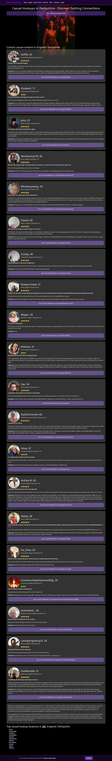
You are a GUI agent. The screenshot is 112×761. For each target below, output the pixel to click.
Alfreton (11, 740)
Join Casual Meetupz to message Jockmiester (56, 629)
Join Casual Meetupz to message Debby (56, 539)
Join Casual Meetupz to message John (56, 145)
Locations (57, 2)
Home (25, 2)
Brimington (12, 742)
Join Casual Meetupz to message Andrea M (56, 505)
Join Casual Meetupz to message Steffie (56, 77)
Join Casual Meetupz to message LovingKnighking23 (56, 660)
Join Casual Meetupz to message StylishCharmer (56, 437)
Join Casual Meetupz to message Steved (56, 243)
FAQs (50, 2)
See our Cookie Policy (50, 758)
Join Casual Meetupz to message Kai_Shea (56, 569)
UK (44, 726)
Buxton (11, 744)
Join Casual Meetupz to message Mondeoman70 (56, 175)
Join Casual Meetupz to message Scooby (56, 273)
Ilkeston (11, 737)
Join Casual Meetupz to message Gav (56, 403)
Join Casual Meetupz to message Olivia (56, 469)
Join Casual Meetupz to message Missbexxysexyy (56, 209)
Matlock (11, 748)
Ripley (11, 746)
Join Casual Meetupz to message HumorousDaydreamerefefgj (56, 599)
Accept (89, 758)
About (30, 2)
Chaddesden (13, 735)
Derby (11, 729)
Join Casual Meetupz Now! (56, 13)
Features (45, 2)
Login (62, 2)
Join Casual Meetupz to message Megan (56, 335)
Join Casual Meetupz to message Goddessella (56, 697)
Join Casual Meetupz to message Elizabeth (56, 109)
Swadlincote (13, 738)
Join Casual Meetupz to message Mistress (56, 373)
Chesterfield (12, 731)
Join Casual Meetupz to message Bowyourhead (56, 303)
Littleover (12, 733)
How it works (37, 2)
